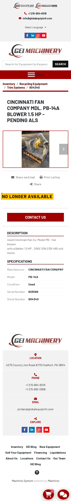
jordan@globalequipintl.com (35, 409)
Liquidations (58, 452)
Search (60, 64)
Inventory (17, 446)
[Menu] (31, 74)
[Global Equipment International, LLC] (35, 340)
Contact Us (35, 217)
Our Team (59, 458)
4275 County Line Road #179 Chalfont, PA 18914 (35, 365)
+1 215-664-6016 (37, 13)
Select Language (34, 27)
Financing (40, 452)
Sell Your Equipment (18, 452)
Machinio (53, 480)
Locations (26, 458)
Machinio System (22, 480)
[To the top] (37, 472)
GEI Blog (31, 446)
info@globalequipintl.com (37, 18)
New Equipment (50, 446)
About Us (11, 458)
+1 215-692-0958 (35, 389)
